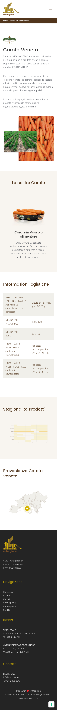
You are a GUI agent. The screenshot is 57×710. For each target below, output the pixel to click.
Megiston (36, 690)
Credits (6, 609)
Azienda (7, 595)
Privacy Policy (47, 694)
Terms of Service (28, 698)
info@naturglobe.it (12, 677)
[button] (27, 508)
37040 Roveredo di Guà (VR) (16, 652)
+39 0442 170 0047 (11, 680)
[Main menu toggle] (51, 9)
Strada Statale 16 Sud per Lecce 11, (20, 633)
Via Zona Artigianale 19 (13, 648)
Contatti (6, 599)
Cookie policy (9, 606)
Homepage (8, 592)
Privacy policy (9, 602)
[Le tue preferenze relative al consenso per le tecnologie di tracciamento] (51, 704)
